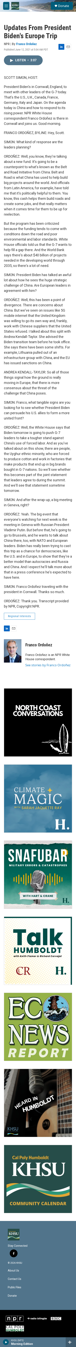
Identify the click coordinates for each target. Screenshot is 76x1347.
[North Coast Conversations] (38, 722)
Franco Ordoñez (26, 44)
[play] (6, 1342)
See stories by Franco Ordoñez (48, 665)
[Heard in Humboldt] (38, 1103)
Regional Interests (19, 616)
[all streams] (71, 1342)
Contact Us (14, 1279)
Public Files (14, 1287)
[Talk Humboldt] (38, 951)
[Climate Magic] (38, 799)
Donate (63, 6)
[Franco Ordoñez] (12, 651)
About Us (13, 1270)
